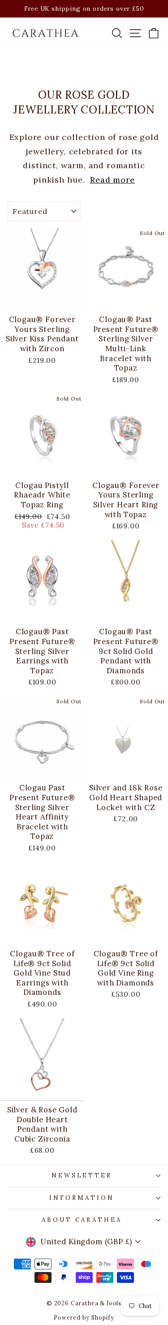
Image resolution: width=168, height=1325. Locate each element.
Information (81, 1198)
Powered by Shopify (84, 1317)
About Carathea (82, 1220)
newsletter (82, 1175)
